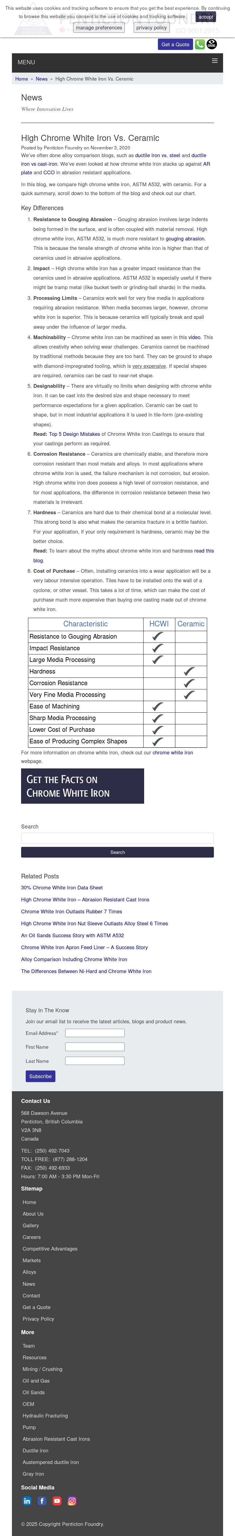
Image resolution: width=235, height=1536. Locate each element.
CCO (49, 172)
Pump (29, 1427)
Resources (35, 1357)
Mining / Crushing (42, 1368)
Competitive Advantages (50, 1248)
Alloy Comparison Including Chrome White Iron (74, 959)
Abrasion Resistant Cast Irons (56, 1438)
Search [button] (117, 852)
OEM (28, 1403)
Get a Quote (175, 44)
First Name (37, 1046)
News (42, 78)
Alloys (29, 1271)
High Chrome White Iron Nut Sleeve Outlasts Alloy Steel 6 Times (94, 923)
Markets (32, 1260)
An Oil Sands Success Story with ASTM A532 (72, 935)
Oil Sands (34, 1392)
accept (206, 16)
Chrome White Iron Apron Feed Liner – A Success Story (84, 947)
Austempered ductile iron (51, 1462)
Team (29, 1345)
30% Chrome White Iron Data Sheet (62, 887)
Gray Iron (33, 1473)
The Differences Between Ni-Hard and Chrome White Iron (86, 971)
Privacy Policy (38, 1318)
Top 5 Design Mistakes (74, 433)
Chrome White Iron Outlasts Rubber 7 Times (71, 911)
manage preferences (99, 27)
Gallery (31, 1225)
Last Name (37, 1061)
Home (21, 78)
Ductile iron (35, 1450)
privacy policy (151, 27)
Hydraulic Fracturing (45, 1415)
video (194, 337)
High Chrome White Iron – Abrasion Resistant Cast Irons (85, 899)
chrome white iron (173, 752)
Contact (31, 1295)
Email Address (42, 1033)
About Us (33, 1213)
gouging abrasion (185, 238)
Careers (32, 1236)
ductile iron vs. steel (157, 155)
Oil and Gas (36, 1380)
